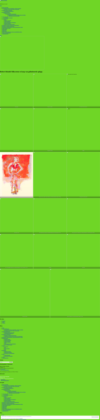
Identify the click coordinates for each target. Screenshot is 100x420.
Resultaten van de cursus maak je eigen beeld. (11, 9)
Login (3, 414)
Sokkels (3, 345)
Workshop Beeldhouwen (6, 331)
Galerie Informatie (5, 16)
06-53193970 (3, 369)
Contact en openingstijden (6, 32)
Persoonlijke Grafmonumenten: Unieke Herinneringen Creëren (12, 27)
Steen (5, 349)
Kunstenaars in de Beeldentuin (11, 14)
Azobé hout (6, 346)
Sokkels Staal (4, 408)
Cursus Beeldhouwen (5, 328)
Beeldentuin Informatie (6, 12)
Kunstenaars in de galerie (8, 17)
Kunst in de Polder (3, 2)
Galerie (3, 354)
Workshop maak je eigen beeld (7, 10)
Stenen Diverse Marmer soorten (9, 24)
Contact (3, 357)
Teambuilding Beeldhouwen (8, 11)
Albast (5, 19)
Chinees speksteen (7, 21)
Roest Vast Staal (6, 348)
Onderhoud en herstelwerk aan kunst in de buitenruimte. (13, 336)
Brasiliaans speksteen (7, 20)
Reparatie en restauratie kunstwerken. (8, 26)
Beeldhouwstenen (5, 18)
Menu (1, 5)
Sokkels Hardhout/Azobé (6, 28)
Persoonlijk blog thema (22, 419)
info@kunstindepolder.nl (5, 380)
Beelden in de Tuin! (7, 13)
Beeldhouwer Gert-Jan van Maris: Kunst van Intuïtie (17, 15)
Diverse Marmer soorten (8, 344)
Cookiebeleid (20, 418)
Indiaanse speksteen (7, 23)
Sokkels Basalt (4, 29)
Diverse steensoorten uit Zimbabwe (10, 22)
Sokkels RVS (4, 30)
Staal (5, 347)
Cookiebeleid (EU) (5, 33)
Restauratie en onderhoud (6, 334)
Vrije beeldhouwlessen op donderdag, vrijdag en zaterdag (11, 8)
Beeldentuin (4, 350)
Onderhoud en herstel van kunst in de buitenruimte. (10, 25)
